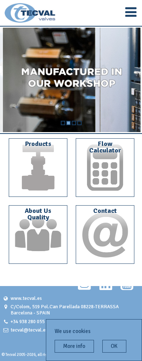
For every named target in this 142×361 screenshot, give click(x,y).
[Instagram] (84, 287)
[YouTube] (127, 287)
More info (74, 346)
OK (114, 346)
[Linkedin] (105, 287)
